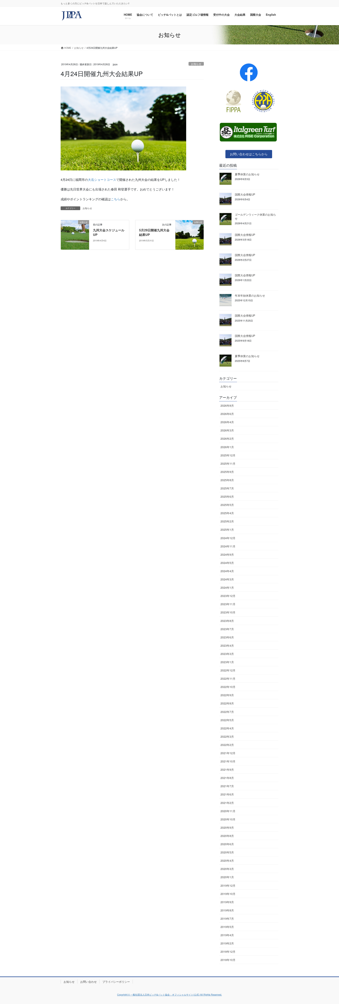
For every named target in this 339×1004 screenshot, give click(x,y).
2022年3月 (227, 736)
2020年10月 (228, 819)
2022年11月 (228, 678)
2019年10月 (228, 894)
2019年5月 (227, 927)
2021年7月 (227, 786)
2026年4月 (227, 422)
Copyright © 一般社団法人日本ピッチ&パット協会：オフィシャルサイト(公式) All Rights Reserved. (169, 994)
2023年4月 (227, 645)
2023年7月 (227, 629)
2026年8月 (227, 405)
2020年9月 (227, 827)
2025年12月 (228, 455)
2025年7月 (227, 488)
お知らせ (196, 64)
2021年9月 (227, 769)
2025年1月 (227, 529)
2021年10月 (228, 761)
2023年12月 (228, 596)
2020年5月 (227, 852)
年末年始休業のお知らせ (250, 295)
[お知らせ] (75, 234)
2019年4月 (227, 935)
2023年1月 (227, 662)
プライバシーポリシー (116, 982)
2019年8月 (227, 910)
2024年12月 (228, 538)
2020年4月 (227, 860)
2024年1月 (227, 587)
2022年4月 (227, 728)
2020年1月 (227, 877)
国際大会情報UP (245, 194)
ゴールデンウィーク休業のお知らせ (255, 216)
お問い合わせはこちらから (249, 154)
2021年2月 (227, 803)
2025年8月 (227, 480)
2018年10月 (228, 960)
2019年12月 (228, 885)
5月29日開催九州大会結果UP (154, 232)
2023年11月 (228, 604)
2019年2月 (227, 943)
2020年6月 (227, 844)
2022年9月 (227, 695)
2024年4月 (227, 571)
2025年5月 (227, 505)
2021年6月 (227, 794)
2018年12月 (228, 951)
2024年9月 (227, 554)
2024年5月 (227, 563)
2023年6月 (227, 637)
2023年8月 (227, 621)
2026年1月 (227, 447)
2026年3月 (227, 430)
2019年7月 (227, 918)
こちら (115, 199)
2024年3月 (227, 579)
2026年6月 (227, 414)
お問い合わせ (88, 982)
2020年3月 (227, 869)
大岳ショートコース (102, 179)
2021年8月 (227, 778)
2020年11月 (228, 811)
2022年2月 (227, 745)
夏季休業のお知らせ (247, 174)
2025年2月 (227, 521)
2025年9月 (227, 472)
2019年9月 (227, 902)
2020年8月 (227, 836)
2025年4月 (227, 513)
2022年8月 (227, 703)
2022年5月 (227, 720)
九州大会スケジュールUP (108, 232)
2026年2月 (227, 438)
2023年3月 (227, 654)
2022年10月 (228, 687)
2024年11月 (228, 546)
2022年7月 (227, 712)
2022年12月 (228, 670)
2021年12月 (228, 753)
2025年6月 (227, 496)
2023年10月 (228, 612)
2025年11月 (228, 463)
